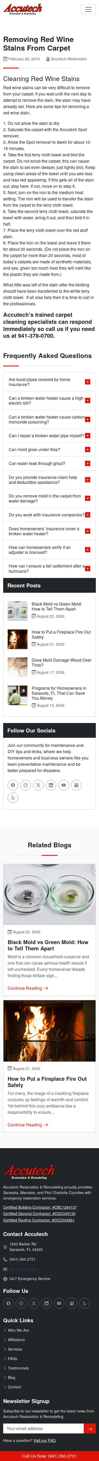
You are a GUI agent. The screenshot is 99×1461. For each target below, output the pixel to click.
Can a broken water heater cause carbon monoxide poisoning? (47, 419)
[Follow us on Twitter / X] (38, 785)
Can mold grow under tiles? (34, 449)
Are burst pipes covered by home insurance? (39, 381)
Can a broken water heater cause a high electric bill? (46, 400)
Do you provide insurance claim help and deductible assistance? (43, 479)
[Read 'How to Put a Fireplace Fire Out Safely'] (17, 639)
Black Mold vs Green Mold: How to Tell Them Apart (57, 606)
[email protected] (23, 1268)
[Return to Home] (23, 9)
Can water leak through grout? (37, 463)
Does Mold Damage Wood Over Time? (61, 662)
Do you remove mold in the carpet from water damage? (45, 498)
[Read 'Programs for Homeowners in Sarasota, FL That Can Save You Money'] (17, 695)
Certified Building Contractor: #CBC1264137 (40, 1207)
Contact (14, 1386)
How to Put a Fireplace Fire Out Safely (61, 634)
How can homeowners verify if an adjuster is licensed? (40, 549)
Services (15, 1349)
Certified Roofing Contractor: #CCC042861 (39, 1220)
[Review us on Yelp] (13, 798)
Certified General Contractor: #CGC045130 (39, 1213)
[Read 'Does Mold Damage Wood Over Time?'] (17, 667)
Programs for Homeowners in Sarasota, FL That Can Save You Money (59, 693)
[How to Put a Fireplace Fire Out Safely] (49, 1031)
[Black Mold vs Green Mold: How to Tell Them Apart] (49, 894)
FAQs (12, 1358)
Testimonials (18, 1368)
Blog (11, 1377)
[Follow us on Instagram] (25, 785)
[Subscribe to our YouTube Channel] (63, 785)
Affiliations (16, 1339)
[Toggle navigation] (88, 9)
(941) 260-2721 (23, 1259)
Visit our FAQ (44, 1440)
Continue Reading (25, 988)
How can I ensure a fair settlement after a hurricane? (47, 568)
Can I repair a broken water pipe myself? (46, 435)
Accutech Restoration (69, 58)
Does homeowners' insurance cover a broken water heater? (44, 531)
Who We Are (18, 1330)
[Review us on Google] (76, 785)
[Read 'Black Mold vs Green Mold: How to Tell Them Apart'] (17, 611)
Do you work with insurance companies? (46, 515)
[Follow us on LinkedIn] (51, 785)
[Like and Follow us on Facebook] (13, 785)
